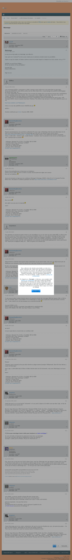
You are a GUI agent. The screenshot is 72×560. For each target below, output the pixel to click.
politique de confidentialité (27, 280)
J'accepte (36, 291)
